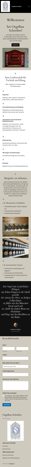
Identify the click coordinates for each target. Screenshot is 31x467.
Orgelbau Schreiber (16, 6)
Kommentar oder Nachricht (11, 379)
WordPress (11, 463)
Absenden (7, 404)
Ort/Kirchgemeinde (8, 371)
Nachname (19, 351)
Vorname (5, 351)
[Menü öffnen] (29, 6)
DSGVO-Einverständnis (10, 393)
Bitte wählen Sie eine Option (11, 363)
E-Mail (5, 355)
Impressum (15, 44)
